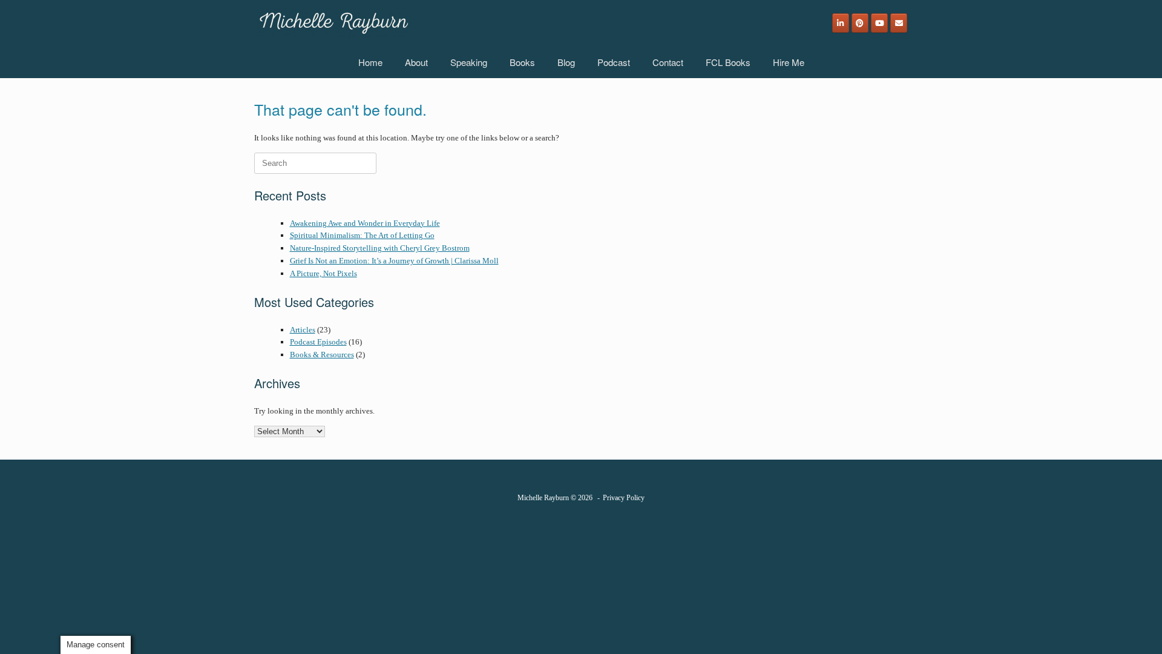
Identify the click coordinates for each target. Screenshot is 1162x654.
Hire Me (788, 62)
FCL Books (728, 62)
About (416, 62)
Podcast (613, 62)
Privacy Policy (624, 497)
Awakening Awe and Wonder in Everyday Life (365, 223)
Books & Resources (322, 354)
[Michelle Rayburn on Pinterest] (860, 23)
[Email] (898, 23)
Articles (302, 329)
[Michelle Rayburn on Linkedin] (840, 23)
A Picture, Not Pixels (323, 273)
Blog (566, 62)
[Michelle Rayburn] (332, 23)
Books (522, 62)
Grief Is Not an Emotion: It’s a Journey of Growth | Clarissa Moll (394, 260)
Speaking (468, 62)
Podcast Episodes (318, 341)
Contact (667, 62)
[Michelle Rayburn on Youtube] (879, 23)
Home (370, 62)
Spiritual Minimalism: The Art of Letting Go (362, 235)
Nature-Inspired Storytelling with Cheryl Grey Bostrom (380, 248)
